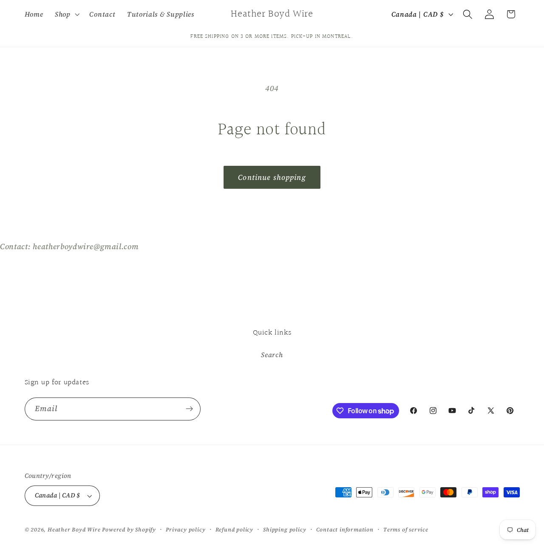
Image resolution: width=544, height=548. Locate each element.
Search (272, 354)
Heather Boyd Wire (74, 529)
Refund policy (234, 529)
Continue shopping (272, 177)
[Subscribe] (189, 409)
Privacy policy (185, 529)
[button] (66, 14)
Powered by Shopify (129, 529)
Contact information (345, 529)
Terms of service (405, 529)
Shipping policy (284, 529)
